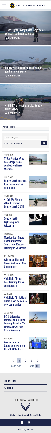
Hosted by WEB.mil (25, 430)
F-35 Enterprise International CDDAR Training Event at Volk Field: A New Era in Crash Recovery (15, 323)
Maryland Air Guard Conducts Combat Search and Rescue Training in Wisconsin (15, 242)
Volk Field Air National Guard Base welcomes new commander (15, 300)
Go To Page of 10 (22, 366)
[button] (4, 5)
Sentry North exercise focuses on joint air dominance (15, 184)
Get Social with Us (26, 400)
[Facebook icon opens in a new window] (22, 423)
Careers (8, 388)
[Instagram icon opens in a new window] (29, 423)
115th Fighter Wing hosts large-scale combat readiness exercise (14, 163)
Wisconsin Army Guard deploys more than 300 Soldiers (14, 345)
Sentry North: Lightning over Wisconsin (11, 221)
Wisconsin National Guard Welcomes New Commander (15, 263)
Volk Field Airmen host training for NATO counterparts (15, 282)
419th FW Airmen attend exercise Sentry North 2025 (14, 203)
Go (37, 366)
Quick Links (10, 381)
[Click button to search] (44, 143)
